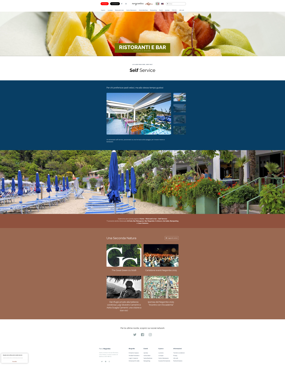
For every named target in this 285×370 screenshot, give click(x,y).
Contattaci (115, 4)
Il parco (103, 10)
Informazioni (177, 348)
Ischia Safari (147, 355)
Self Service (162, 219)
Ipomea (167, 10)
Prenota (104, 4)
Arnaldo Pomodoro (134, 355)
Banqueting (153, 10)
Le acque (110, 10)
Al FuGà (130, 221)
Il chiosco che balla (162, 221)
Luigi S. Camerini (133, 358)
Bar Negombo (150, 221)
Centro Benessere (131, 10)
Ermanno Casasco (134, 353)
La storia (160, 353)
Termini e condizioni (179, 353)
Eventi (161, 10)
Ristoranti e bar (119, 10)
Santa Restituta (148, 358)
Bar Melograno (138, 221)
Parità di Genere (177, 361)
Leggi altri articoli (173, 238)
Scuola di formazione (164, 361)
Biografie (132, 348)
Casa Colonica (143, 223)
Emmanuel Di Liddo (134, 361)
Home (142, 219)
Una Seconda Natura (121, 238)
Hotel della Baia (143, 10)
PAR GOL (174, 10)
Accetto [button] (14, 361)
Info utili (181, 10)
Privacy (175, 355)
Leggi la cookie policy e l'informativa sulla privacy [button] (13, 357)
